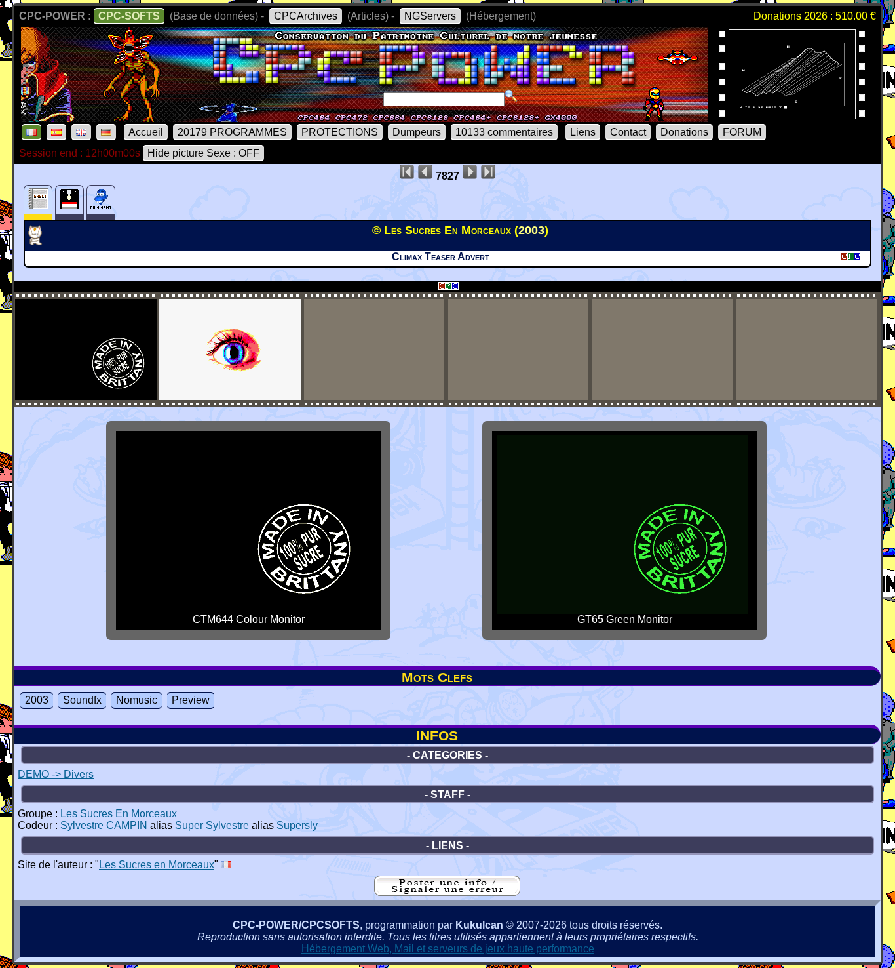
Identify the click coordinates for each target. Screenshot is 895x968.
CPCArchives (305, 16)
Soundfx (82, 700)
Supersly (297, 825)
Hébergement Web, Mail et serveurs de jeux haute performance (447, 948)
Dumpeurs (416, 132)
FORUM (742, 132)
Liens (583, 132)
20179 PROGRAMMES (232, 132)
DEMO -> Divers (56, 774)
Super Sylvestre (212, 825)
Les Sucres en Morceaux (156, 864)
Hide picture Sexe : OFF (203, 153)
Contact (628, 132)
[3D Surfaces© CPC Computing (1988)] (792, 115)
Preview (191, 700)
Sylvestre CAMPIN (103, 825)
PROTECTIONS (339, 132)
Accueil (145, 132)
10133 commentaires (504, 132)
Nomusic (136, 700)
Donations (684, 132)
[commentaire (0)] (100, 202)
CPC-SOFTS (129, 16)
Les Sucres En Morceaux (118, 813)
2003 (36, 700)
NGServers (430, 16)
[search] (511, 95)
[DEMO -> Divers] (40, 241)
